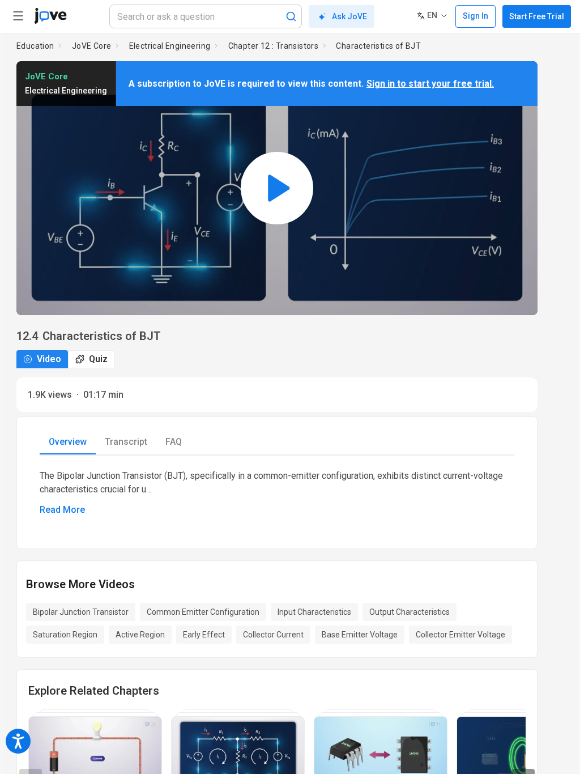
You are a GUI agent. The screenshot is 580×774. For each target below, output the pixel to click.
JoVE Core (92, 45)
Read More (62, 509)
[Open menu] (18, 16)
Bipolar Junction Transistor (81, 611)
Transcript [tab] (126, 441)
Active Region (140, 634)
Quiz (98, 359)
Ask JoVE (349, 16)
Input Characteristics (314, 611)
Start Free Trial (536, 16)
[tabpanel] (277, 493)
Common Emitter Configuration (203, 611)
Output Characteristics (409, 611)
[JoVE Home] (50, 16)
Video (49, 359)
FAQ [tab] (173, 441)
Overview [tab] (68, 441)
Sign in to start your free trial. (430, 83)
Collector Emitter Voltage (460, 634)
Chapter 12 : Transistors (273, 45)
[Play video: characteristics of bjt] (277, 188)
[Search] (291, 16)
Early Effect (204, 634)
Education (35, 45)
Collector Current (273, 634)
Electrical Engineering (170, 45)
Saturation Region (65, 634)
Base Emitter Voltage (360, 634)
